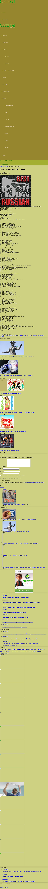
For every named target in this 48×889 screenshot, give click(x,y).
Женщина (7, 56)
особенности (6, 651)
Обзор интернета (9, 105)
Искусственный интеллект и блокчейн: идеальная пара (16, 375)
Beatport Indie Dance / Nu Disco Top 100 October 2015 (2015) (17, 412)
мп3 (1, 651)
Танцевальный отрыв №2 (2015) (9, 450)
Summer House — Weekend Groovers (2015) (13, 431)
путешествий (31, 651)
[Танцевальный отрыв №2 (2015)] (7, 447)
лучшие (39, 649)
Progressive (29, 649)
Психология (6, 91)
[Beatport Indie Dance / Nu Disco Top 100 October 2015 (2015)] (7, 409)
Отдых (4, 77)
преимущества (15, 651)
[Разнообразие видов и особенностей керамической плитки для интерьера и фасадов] (12, 724)
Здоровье (5, 42)
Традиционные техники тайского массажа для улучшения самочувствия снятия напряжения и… (24, 567)
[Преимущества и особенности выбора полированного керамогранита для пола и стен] (12, 739)
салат (45, 651)
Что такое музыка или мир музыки (10, 393)
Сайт (1, 473)
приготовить (21, 651)
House (6, 133)
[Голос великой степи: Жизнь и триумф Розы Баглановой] (12, 354)
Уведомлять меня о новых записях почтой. (11, 478)
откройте (10, 651)
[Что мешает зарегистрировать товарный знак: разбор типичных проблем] (9, 518)
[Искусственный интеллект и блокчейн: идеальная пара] (9, 373)
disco (18, 649)
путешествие (25, 651)
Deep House (14, 649)
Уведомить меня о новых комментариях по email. (13, 475)
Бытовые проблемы (8, 70)
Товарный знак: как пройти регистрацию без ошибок (14, 555)
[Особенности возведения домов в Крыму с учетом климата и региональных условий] (9, 542)
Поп (6, 112)
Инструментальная (9, 126)
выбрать (35, 649)
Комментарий (3, 466)
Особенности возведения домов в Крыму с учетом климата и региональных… (20, 543)
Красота (4, 49)
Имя (1, 468)
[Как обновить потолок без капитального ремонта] (12, 795)
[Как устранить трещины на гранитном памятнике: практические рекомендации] (12, 823)
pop (25, 649)
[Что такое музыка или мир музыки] (12, 390)
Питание (4, 84)
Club (5, 649)
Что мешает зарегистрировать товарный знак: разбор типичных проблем (19, 519)
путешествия (37, 651)
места (43, 649)
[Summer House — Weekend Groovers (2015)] (7, 428)
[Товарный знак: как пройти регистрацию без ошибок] (9, 554)
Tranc (6, 140)
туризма (6, 653)
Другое (6, 147)
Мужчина (7, 63)
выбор (32, 649)
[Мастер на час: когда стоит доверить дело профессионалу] (12, 809)
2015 (2, 649)
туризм (2, 653)
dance (9, 649)
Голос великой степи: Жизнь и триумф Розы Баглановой (17, 356)
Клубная (7, 119)
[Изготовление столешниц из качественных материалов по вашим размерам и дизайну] (12, 837)
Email (1, 471)
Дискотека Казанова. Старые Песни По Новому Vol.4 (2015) (16, 504)
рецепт (42, 651)
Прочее (4, 98)
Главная (2, 166)
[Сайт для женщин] (7, 4)
